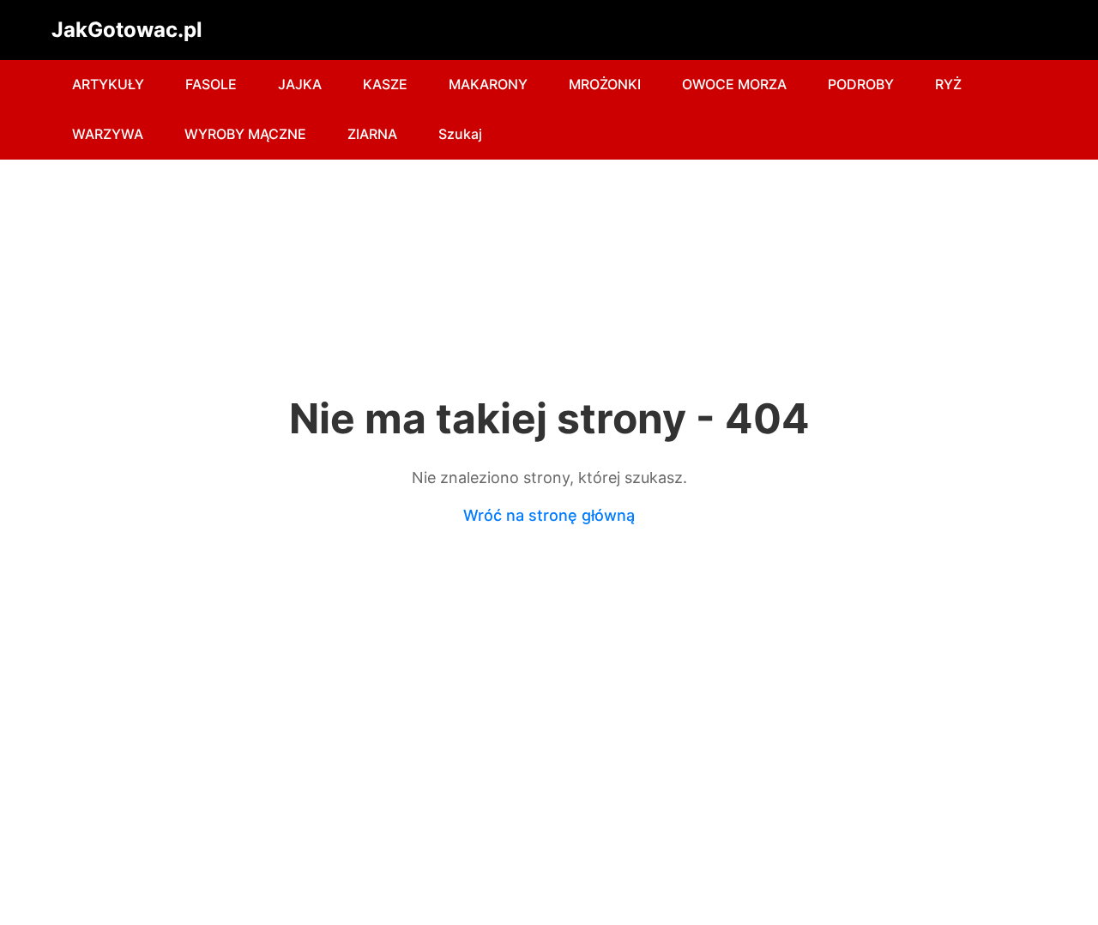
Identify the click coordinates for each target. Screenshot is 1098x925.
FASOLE (211, 84)
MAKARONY (488, 84)
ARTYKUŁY (108, 84)
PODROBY (861, 84)
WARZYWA (107, 133)
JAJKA (300, 84)
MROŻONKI (605, 84)
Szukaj (460, 133)
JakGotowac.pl (126, 29)
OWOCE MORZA (734, 84)
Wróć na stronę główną (549, 515)
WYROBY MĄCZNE (245, 133)
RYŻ (948, 84)
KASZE (385, 84)
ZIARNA (372, 133)
